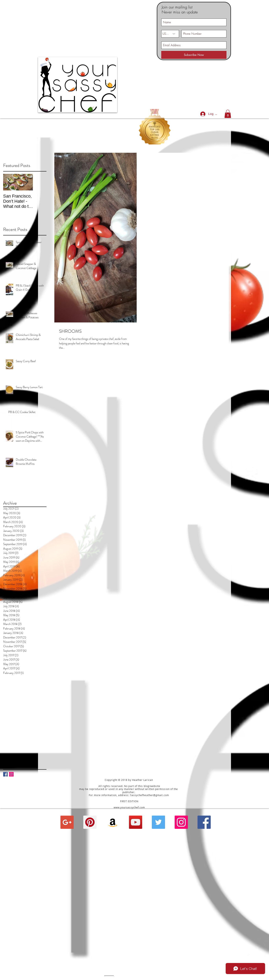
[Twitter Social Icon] (158, 822)
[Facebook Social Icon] (204, 822)
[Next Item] (26, 182)
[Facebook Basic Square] (5, 774)
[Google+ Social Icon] (67, 822)
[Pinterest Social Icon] (89, 822)
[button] (227, 114)
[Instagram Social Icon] (11, 774)
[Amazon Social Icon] (112, 822)
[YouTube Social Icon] (135, 822)
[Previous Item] (9, 182)
